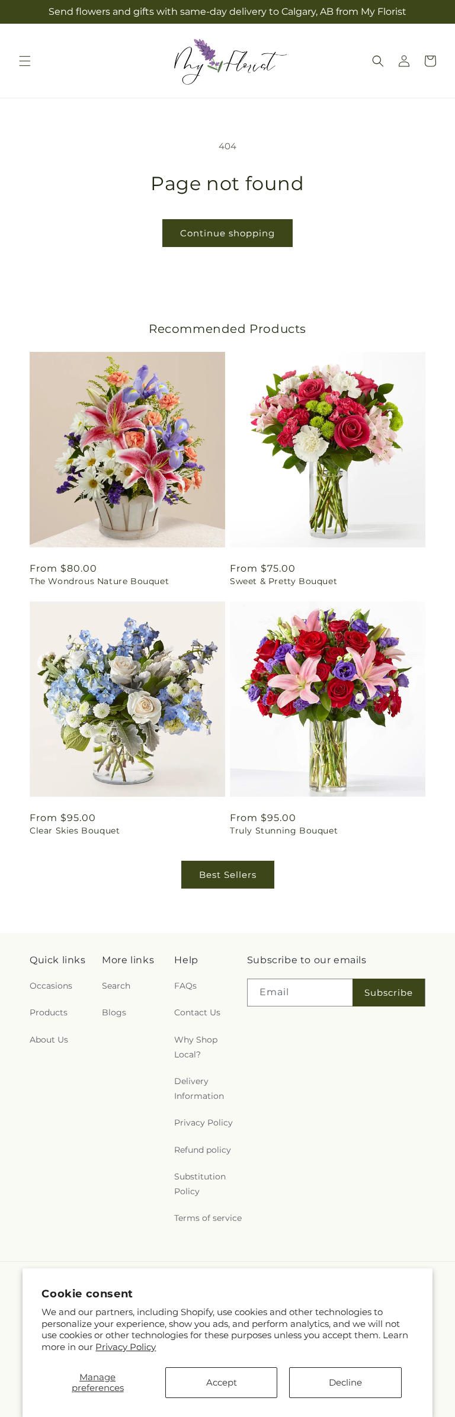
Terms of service (208, 1218)
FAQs (185, 985)
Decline (345, 1382)
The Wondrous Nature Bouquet (99, 581)
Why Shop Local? (195, 1047)
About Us (49, 1039)
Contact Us (197, 1012)
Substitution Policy (200, 1184)
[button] (25, 61)
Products (49, 1012)
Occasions (51, 985)
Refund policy (202, 1149)
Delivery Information (199, 1088)
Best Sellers (228, 874)
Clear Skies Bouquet (75, 830)
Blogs (114, 1012)
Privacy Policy (125, 1346)
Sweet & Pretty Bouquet (283, 581)
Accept (221, 1382)
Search (116, 985)
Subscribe (388, 992)
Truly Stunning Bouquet (284, 830)
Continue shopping (227, 233)
